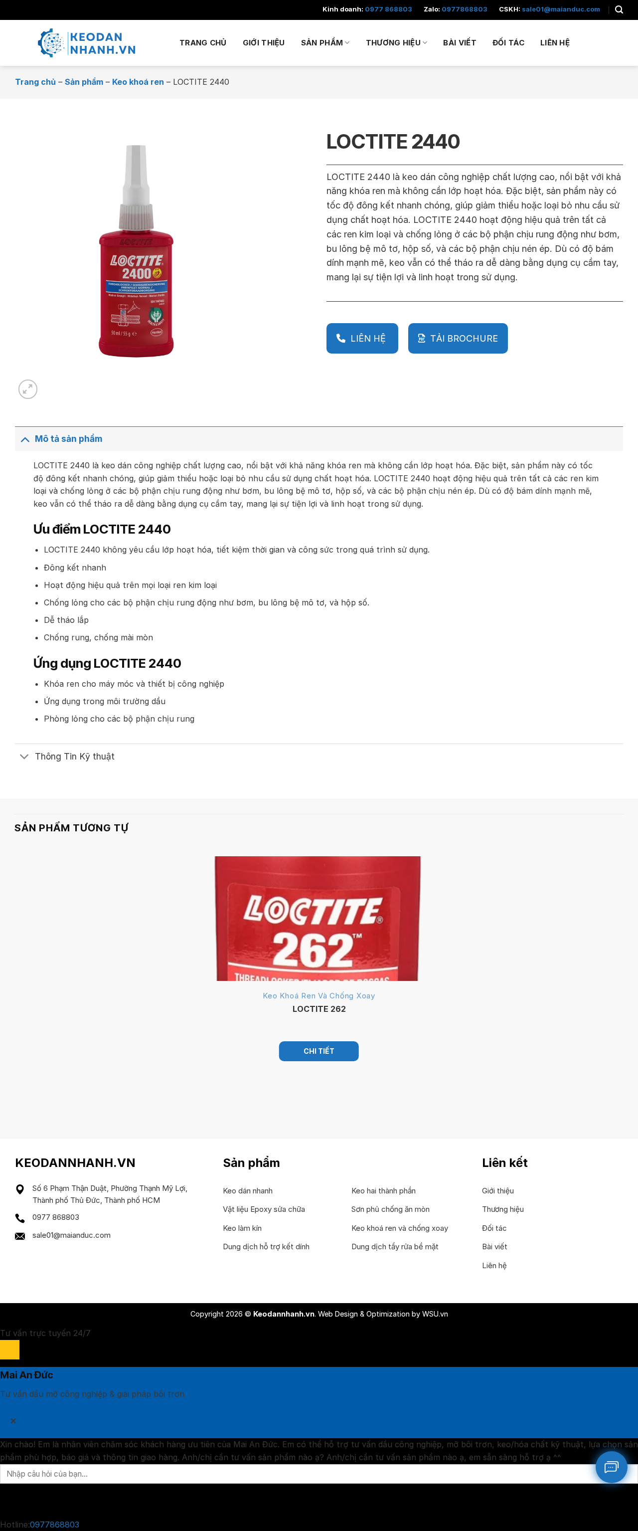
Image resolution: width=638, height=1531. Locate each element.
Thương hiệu (393, 42)
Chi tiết (319, 1051)
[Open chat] (9, 1349)
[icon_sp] (612, 1467)
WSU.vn (435, 1314)
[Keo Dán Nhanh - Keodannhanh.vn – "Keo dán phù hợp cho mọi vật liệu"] (89, 43)
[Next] (52, 383)
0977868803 (464, 9)
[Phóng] (28, 389)
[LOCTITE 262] (319, 918)
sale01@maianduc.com (561, 9)
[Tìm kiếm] (619, 9)
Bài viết (459, 42)
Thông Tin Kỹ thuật (75, 756)
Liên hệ (555, 42)
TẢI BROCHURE (464, 338)
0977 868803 (388, 9)
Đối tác (508, 42)
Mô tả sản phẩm (68, 438)
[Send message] (9, 1501)
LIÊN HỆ (369, 338)
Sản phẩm (322, 42)
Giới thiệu (264, 42)
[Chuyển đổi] (24, 438)
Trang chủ (203, 42)
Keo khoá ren (138, 82)
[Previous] (19, 1096)
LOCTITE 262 (319, 1009)
